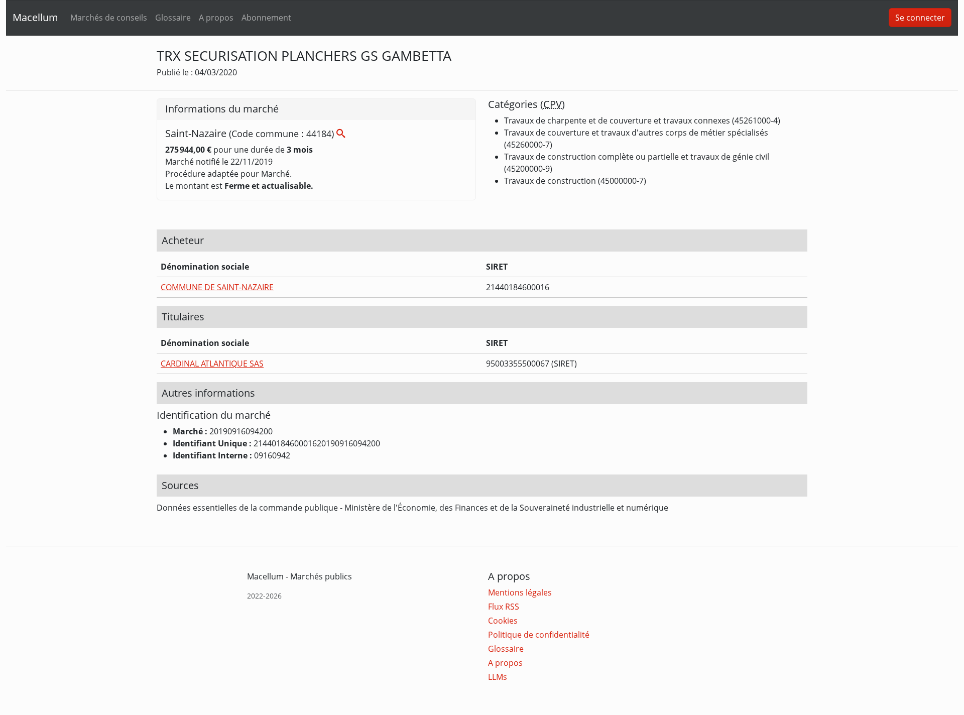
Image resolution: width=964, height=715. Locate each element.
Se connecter (920, 17)
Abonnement (266, 17)
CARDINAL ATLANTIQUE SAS (212, 363)
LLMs (497, 676)
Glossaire (173, 17)
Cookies (503, 620)
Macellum (35, 17)
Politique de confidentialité (538, 634)
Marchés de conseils (108, 17)
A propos (216, 17)
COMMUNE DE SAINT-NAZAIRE (217, 287)
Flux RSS (503, 606)
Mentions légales (520, 592)
